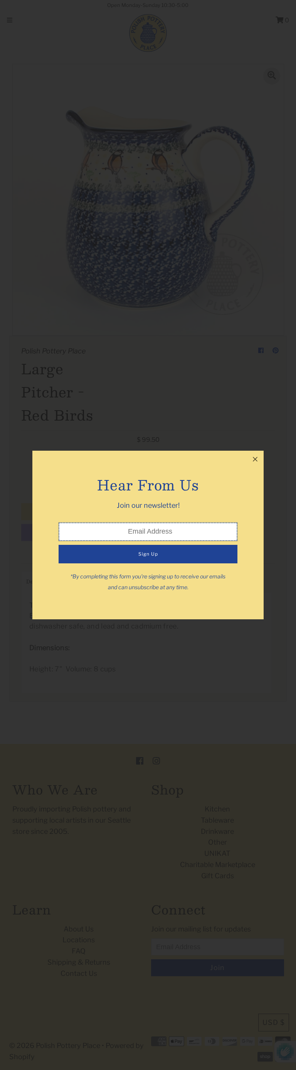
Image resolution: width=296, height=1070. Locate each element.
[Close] (255, 459)
